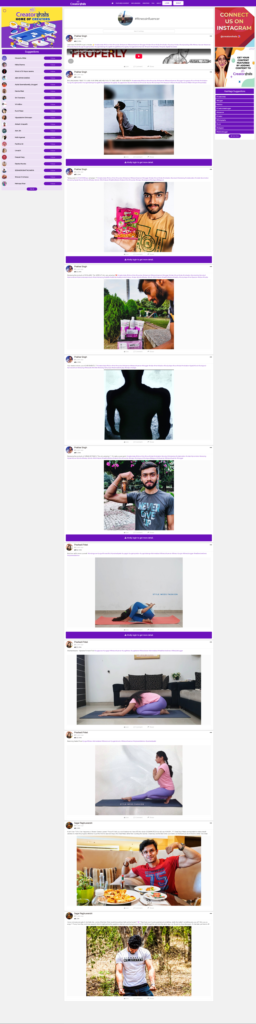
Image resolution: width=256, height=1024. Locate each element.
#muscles (116, 45)
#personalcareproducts (85, 277)
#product (174, 178)
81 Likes (78, 174)
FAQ (153, 3)
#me (110, 45)
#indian (148, 45)
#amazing (70, 180)
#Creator (219, 116)
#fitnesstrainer (144, 651)
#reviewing (181, 178)
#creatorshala (99, 45)
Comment (138, 66)
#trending (101, 367)
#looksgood (146, 180)
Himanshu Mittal (20, 58)
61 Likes (78, 77)
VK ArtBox (18, 104)
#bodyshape (156, 82)
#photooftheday (89, 180)
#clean (134, 277)
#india (158, 45)
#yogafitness (126, 651)
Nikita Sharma (20, 65)
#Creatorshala (221, 97)
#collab (197, 178)
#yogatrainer (135, 651)
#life (191, 45)
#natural (105, 180)
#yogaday (125, 47)
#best (95, 277)
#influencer (123, 45)
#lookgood (202, 365)
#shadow (161, 365)
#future (172, 82)
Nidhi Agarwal (20, 137)
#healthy (176, 277)
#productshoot (72, 367)
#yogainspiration (89, 47)
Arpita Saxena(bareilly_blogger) (26, 84)
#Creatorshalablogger (223, 108)
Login (167, 3)
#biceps (138, 180)
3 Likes (78, 828)
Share (151, 66)
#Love (218, 124)
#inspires (162, 47)
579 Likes (79, 647)
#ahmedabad (155, 553)
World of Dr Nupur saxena (24, 71)
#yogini (180, 553)
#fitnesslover (106, 741)
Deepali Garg (19, 157)
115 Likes (78, 41)
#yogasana (187, 80)
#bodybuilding (184, 45)
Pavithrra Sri (19, 144)
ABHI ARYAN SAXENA (22, 78)
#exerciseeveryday (118, 367)
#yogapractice (134, 47)
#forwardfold (106, 553)
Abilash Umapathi (21, 124)
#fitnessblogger (188, 553)
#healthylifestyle (114, 180)
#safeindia (113, 277)
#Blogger (219, 100)
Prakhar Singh (80, 36)
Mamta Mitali (19, 91)
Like (126, 66)
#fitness (195, 45)
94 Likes (78, 362)
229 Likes (79, 737)
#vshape (133, 367)
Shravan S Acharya (21, 177)
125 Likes (78, 271)
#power (201, 45)
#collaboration (190, 178)
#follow (106, 45)
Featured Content (122, 3)
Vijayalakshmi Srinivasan (23, 117)
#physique (108, 367)
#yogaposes (99, 651)
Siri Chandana (20, 98)
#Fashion (219, 104)
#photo (97, 180)
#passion (167, 82)
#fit (93, 367)
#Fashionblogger (222, 132)
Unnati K (18, 150)
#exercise (207, 45)
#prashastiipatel (116, 553)
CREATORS (146, 3)
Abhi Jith (18, 131)
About (159, 3)
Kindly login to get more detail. (139, 162)
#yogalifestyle (117, 47)
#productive (195, 275)
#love (153, 45)
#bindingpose (92, 553)
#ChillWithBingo (82, 178)
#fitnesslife (88, 367)
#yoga (81, 47)
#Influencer (220, 112)
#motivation (164, 45)
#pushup (171, 45)
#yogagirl (125, 553)
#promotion (204, 178)
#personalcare (72, 277)
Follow (53, 58)
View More (235, 136)
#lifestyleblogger (177, 651)
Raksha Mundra (20, 164)
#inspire (147, 47)
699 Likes (79, 550)
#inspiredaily (155, 47)
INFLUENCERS (135, 3)
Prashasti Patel (81, 545)
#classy (128, 277)
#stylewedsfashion (73, 555)
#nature (122, 180)
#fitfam (190, 82)
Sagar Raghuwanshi (83, 823)
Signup (178, 3)
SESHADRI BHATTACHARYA (24, 170)
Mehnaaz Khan (20, 183)
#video (176, 45)
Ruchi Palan (19, 111)
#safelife (107, 277)
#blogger (143, 45)
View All (32, 189)
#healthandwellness (200, 553)
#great (168, 47)
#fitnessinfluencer (133, 45)
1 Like (77, 918)
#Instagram (220, 128)
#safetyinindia (121, 277)
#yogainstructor (115, 741)
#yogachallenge (100, 47)
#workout (184, 82)
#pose (76, 47)
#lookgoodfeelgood (157, 180)
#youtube (173, 47)
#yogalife (109, 47)
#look (196, 365)
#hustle (178, 82)
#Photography (221, 120)
